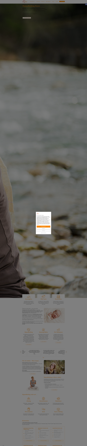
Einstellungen (43, 230)
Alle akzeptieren (43, 226)
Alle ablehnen (43, 228)
